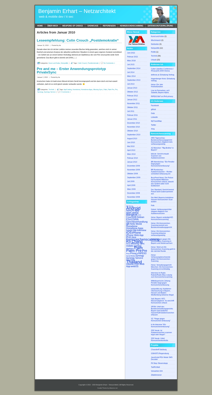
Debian (140, 217)
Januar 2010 (132, 162)
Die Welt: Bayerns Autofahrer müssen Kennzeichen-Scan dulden (162, 200)
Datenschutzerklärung (160, 26)
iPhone (136, 232)
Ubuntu (130, 264)
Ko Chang (134, 241)
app (137, 210)
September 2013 (133, 80)
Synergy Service (50, 92)
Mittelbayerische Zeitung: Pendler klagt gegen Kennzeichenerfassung (161, 283)
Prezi (128, 253)
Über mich (52, 26)
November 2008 (133, 197)
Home (40, 26)
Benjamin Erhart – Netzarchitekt (77, 11)
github (153, 109)
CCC (139, 215)
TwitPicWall (155, 367)
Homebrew (76, 89)
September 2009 (133, 178)
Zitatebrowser (156, 375)
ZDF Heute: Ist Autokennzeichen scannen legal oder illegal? (161, 332)
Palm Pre (111, 89)
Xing (153, 129)
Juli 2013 (130, 84)
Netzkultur (155, 44)
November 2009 (133, 170)
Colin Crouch (82, 63)
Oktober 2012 (132, 92)
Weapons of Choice (72, 26)
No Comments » (109, 63)
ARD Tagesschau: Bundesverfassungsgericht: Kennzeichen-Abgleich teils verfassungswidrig (161, 141)
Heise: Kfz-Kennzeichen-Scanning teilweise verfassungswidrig (160, 233)
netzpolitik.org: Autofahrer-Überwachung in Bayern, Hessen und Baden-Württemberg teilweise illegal (162, 292)
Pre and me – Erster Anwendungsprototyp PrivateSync (71, 70)
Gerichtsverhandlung (137, 221)
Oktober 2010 (132, 131)
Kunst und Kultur (54, 63)
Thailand (134, 262)
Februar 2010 (132, 158)
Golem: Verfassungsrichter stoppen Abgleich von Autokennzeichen (161, 211)
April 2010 (131, 150)
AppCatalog (68, 89)
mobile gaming (133, 245)
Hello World (136, 224)
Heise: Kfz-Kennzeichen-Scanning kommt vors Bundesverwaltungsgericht (161, 225)
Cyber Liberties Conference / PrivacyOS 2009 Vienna (162, 70)
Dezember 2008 (133, 193)
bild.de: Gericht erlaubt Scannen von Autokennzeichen (160, 156)
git (127, 223)
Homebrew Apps (86, 89)
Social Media (130, 256)
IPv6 (128, 237)
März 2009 (131, 189)
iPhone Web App (134, 235)
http (135, 230)
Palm (105, 89)
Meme (128, 244)
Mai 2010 (131, 146)
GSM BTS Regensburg (160, 353)
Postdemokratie (93, 63)
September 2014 (133, 68)
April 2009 (131, 185)
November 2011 (133, 103)
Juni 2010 (131, 142)
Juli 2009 (130, 181)
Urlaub (153, 60)
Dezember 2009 (133, 166)
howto (129, 230)
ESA (128, 219)
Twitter (153, 125)
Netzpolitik (64, 63)
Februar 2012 (132, 96)
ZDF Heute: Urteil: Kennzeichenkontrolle (159, 339)
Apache (130, 210)
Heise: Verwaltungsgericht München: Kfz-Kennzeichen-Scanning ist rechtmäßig (162, 267)
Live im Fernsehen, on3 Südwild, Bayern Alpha (160, 91)
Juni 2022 (131, 53)
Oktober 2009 (132, 174)
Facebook (155, 105)
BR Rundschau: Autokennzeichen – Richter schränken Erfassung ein (161, 172)
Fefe (152, 205)
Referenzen (109, 26)
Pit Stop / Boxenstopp (159, 363)
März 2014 (131, 76)
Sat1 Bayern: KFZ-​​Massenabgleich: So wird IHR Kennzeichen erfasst (162, 301)
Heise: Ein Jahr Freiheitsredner (157, 86)
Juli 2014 (130, 72)
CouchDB (131, 217)
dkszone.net (113, 388)
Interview (141, 230)
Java (133, 237)
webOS (134, 266)
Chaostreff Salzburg (159, 350)
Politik (153, 52)
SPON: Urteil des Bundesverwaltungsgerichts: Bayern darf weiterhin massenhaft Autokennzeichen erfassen (162, 311)
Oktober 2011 (132, 107)
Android (133, 208)
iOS (129, 232)
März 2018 (131, 61)
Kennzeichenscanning (131, 26)
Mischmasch (156, 40)
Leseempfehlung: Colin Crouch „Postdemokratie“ (78, 40)
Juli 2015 (130, 65)
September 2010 (133, 135)
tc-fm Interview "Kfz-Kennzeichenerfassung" (160, 326)
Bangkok (131, 214)
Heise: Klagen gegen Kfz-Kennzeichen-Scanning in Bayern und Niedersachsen (161, 241)
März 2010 (131, 154)
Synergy (40, 92)
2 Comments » (66, 92)
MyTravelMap (156, 121)
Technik (51, 89)
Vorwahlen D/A (157, 371)
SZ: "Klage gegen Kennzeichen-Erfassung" (160, 320)
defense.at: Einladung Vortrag (162, 75)
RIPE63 (142, 253)
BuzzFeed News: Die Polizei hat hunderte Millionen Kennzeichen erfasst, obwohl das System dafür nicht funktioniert (162, 182)
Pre (116, 89)
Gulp (153, 113)
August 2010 (132, 139)
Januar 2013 (132, 88)
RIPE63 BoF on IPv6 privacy (162, 96)
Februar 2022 (132, 57)
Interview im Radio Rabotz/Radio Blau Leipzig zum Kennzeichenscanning (161, 275)
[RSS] (175, 7)
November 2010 (133, 127)
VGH (136, 264)
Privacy (134, 253)
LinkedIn (154, 117)
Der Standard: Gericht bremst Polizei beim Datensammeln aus (162, 192)
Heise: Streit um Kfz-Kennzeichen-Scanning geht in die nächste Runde (163, 249)
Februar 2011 (132, 115)
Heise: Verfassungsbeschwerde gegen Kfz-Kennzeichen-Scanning (160, 258)
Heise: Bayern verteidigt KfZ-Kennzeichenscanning (162, 218)
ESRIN (135, 219)
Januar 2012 (132, 100)
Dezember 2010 (133, 123)
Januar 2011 (132, 119)
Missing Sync (98, 89)
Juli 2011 (130, 111)
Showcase (92, 26)
